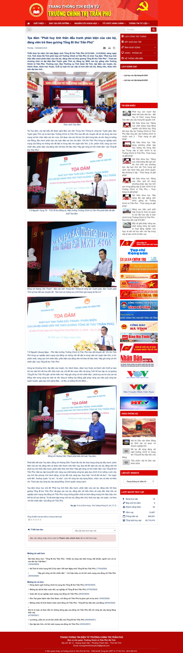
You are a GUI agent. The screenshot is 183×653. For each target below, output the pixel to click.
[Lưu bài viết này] (114, 47)
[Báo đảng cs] (139, 243)
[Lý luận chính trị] (139, 259)
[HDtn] (139, 315)
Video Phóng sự (130, 413)
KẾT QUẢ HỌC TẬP (133, 42)
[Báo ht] (139, 337)
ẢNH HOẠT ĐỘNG (132, 47)
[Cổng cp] (139, 276)
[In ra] (109, 47)
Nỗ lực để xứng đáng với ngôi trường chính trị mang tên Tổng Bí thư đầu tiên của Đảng (139, 453)
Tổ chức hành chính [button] (113, 23)
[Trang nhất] (29, 23)
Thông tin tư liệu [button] (138, 23)
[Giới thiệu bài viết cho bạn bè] (104, 47)
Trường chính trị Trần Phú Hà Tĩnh (76, 651)
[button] (139, 427)
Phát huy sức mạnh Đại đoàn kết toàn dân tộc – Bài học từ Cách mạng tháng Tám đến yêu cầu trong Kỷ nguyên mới (139, 115)
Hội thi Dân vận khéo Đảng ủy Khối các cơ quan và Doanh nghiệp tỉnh (143, 443)
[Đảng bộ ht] (139, 294)
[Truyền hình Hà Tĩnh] (139, 402)
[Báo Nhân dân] (139, 360)
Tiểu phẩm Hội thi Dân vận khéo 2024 (143, 462)
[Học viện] (139, 268)
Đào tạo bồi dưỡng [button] (59, 23)
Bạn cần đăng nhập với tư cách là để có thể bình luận (63, 538)
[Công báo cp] (139, 284)
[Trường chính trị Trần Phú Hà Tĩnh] (91, 10)
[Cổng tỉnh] (139, 305)
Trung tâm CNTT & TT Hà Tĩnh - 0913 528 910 (119, 651)
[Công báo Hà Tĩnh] (139, 326)
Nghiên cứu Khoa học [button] (86, 23)
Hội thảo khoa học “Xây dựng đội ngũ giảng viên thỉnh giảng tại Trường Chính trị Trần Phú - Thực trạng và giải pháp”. (139, 200)
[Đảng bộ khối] (139, 348)
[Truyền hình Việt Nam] (139, 388)
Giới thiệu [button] (39, 23)
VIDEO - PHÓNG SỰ (133, 53)
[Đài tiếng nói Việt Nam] (139, 374)
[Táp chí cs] (139, 251)
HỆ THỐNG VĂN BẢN (134, 58)
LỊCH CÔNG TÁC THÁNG (135, 36)
